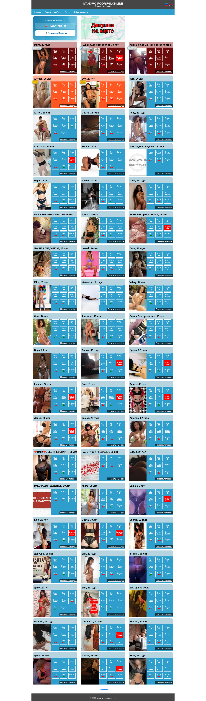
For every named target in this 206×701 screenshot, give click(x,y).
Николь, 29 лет (138, 621)
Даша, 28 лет (41, 655)
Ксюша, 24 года (43, 384)
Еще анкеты (103, 689)
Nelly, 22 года (137, 112)
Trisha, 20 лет (90, 146)
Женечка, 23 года (92, 282)
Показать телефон (68, 72)
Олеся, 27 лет (137, 452)
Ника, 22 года (137, 655)
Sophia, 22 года (138, 519)
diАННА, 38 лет (138, 553)
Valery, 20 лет (137, 282)
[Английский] (171, 4)
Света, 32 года (90, 112)
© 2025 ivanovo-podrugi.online (103, 698)
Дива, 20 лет (41, 587)
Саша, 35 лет (137, 486)
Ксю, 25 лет (41, 519)
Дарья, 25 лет (42, 418)
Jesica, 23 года (90, 418)
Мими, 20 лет (89, 486)
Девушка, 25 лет (43, 553)
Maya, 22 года (42, 44)
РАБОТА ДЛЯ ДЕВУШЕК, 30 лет (52, 486)
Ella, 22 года (89, 553)
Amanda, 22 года (139, 418)
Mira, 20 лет (41, 282)
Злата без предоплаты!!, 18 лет (148, 214)
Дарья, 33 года (90, 350)
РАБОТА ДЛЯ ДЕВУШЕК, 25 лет (100, 452)
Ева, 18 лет (88, 384)
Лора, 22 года (137, 248)
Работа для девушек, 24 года (146, 146)
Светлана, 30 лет (44, 146)
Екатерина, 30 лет (139, 587)
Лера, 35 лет (41, 180)
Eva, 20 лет (88, 78)
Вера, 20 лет (41, 350)
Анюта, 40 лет (137, 384)
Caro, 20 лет (41, 316)
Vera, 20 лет (136, 78)
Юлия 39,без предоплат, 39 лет (100, 44)
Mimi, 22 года (137, 180)
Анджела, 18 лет (91, 316)
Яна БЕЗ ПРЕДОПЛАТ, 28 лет (51, 248)
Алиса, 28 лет (90, 655)
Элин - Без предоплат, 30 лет (146, 316)
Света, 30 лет (90, 519)
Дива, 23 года (90, 214)
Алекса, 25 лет (42, 78)
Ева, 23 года (89, 587)
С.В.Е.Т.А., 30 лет (92, 621)
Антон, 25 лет (42, 112)
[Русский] (166, 4)
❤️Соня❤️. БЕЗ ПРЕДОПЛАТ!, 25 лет (55, 452)
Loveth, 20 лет (90, 248)
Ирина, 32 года (138, 350)
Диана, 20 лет (90, 180)
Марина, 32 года (43, 621)
